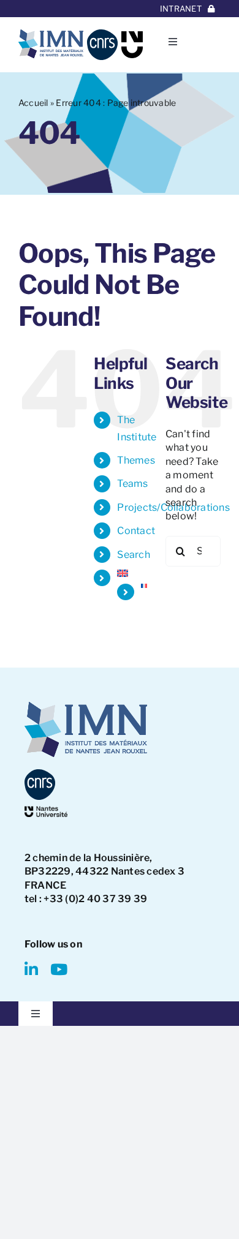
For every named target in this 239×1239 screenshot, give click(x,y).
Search (133, 554)
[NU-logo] (132, 36)
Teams (132, 483)
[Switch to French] (144, 586)
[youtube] (58, 969)
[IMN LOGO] (50, 34)
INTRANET (181, 8)
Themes (135, 460)
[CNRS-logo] (102, 34)
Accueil (33, 102)
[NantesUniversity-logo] (46, 810)
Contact (136, 531)
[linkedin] (31, 969)
